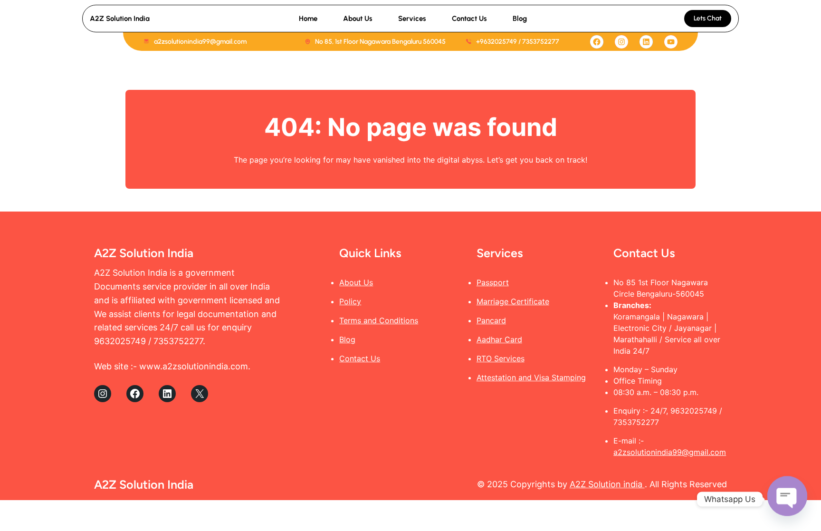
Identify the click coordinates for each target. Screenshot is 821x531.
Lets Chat (708, 18)
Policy (350, 301)
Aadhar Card (499, 339)
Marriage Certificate (513, 301)
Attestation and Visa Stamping (531, 377)
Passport (493, 282)
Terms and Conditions (378, 320)
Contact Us (359, 358)
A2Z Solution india (607, 484)
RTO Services (501, 358)
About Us (356, 282)
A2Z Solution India (120, 18)
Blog (347, 339)
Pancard (491, 320)
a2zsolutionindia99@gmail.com (669, 452)
